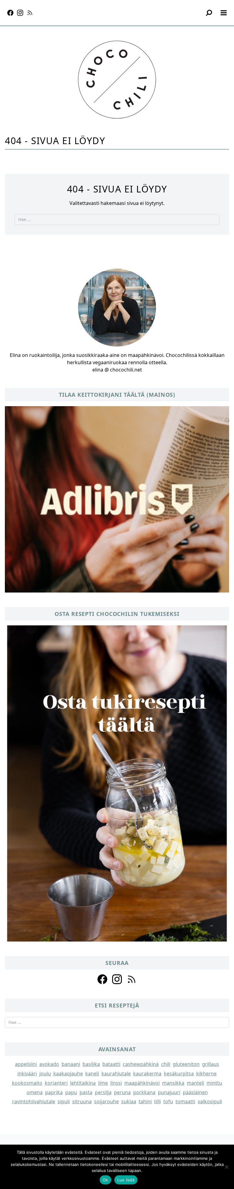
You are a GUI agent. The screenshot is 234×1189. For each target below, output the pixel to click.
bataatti (111, 1064)
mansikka (173, 1083)
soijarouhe (106, 1101)
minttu (214, 1083)
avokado (49, 1064)
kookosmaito (27, 1083)
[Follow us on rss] (131, 979)
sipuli (64, 1101)
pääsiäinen (195, 1092)
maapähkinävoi (142, 1083)
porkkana (144, 1092)
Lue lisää (125, 1179)
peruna (122, 1092)
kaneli (92, 1073)
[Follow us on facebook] (102, 979)
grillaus (210, 1064)
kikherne (206, 1073)
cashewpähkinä (141, 1064)
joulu (45, 1073)
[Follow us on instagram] (117, 979)
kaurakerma (147, 1073)
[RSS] (30, 13)
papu (71, 1092)
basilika (91, 1064)
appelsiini (26, 1064)
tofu (168, 1101)
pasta (86, 1092)
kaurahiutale (116, 1073)
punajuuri (169, 1092)
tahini (145, 1101)
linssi (116, 1083)
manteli (195, 1083)
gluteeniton (186, 1064)
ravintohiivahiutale (33, 1101)
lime (103, 1083)
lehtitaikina (83, 1083)
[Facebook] (10, 13)
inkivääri (27, 1073)
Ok (105, 1179)
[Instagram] (20, 13)
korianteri (56, 1083)
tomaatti (185, 1101)
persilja (103, 1092)
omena (35, 1092)
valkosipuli (210, 1101)
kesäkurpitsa (179, 1073)
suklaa (128, 1101)
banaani (71, 1064)
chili (165, 1064)
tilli (157, 1101)
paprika (54, 1092)
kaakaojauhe (68, 1073)
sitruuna (82, 1101)
